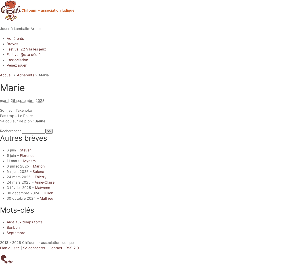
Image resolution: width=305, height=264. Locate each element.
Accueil (6, 75)
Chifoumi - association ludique (48, 10)
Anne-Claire (44, 182)
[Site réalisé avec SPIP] (6, 259)
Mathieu (46, 198)
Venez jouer (17, 65)
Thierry (40, 177)
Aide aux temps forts (24, 222)
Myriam (29, 161)
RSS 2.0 (72, 248)
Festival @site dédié (23, 54)
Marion (39, 166)
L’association (17, 60)
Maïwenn (42, 187)
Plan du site (10, 248)
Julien (48, 193)
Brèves (12, 44)
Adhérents (15, 38)
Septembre (16, 232)
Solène (38, 171)
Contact (55, 248)
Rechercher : (10, 131)
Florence (27, 155)
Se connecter (34, 248)
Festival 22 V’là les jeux (26, 49)
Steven (25, 150)
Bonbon (13, 227)
